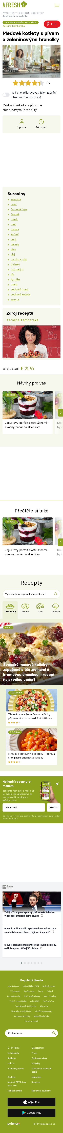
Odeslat (54, 807)
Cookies (11, 1077)
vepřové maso (20, 289)
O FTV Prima (13, 1048)
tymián (15, 279)
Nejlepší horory (49, 986)
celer (14, 204)
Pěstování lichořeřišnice (21, 1011)
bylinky (15, 264)
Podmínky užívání (16, 1068)
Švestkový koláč (31, 1021)
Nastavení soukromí (41, 1090)
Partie (40, 991)
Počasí (50, 991)
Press (34, 1053)
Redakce (36, 1082)
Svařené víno (48, 1001)
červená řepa (19, 209)
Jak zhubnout (13, 986)
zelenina (16, 199)
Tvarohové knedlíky (22, 1016)
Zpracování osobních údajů (41, 1070)
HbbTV (11, 1063)
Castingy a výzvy (39, 1058)
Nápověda (36, 1077)
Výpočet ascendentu (43, 1011)
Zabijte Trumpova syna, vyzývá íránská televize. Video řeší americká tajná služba (29, 914)
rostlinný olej (19, 259)
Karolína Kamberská (14, 25)
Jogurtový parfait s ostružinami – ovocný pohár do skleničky (27, 425)
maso (14, 284)
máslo (14, 219)
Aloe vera (44, 1006)
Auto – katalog (50, 996)
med (13, 224)
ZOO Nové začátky (32, 996)
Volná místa (13, 1053)
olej (13, 254)
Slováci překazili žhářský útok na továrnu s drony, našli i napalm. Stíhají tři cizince (30, 946)
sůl (12, 274)
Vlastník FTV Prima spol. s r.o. (17, 1084)
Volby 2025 (34, 1001)
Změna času (29, 991)
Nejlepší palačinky (41, 1016)
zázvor (15, 299)
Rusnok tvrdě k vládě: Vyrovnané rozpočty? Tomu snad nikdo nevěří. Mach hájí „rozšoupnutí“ (30, 930)
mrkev (15, 229)
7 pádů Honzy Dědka (18, 1001)
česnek (15, 214)
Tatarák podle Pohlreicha (25, 1006)
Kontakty (36, 1063)
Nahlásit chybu (15, 1090)
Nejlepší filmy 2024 (31, 986)
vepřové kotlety (21, 294)
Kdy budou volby (13, 996)
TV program (15, 991)
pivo (13, 249)
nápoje (15, 244)
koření (14, 234)
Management (38, 1048)
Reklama (12, 1058)
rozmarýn (17, 269)
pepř (13, 239)
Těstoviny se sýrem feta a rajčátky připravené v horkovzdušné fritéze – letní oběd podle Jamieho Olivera (30, 718)
